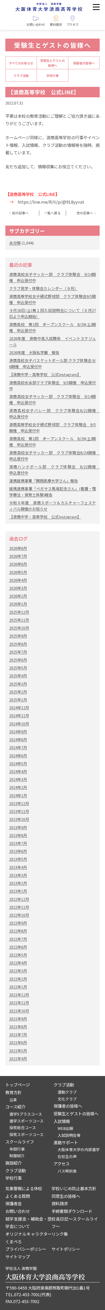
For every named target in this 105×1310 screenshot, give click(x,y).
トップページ (17, 1085)
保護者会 (13, 1203)
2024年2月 (18, 787)
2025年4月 (18, 675)
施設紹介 (13, 1163)
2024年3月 (18, 779)
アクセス (62, 1164)
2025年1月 (18, 699)
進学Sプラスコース (25, 1114)
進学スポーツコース (26, 1121)
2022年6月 (18, 947)
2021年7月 (18, 1034)
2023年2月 (18, 883)
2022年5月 (18, 954)
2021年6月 (18, 1042)
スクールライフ (19, 1142)
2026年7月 (18, 556)
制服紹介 (17, 1155)
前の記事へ (20, 213)
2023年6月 (18, 851)
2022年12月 (19, 899)
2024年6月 (18, 755)
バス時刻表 (67, 1171)
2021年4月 (18, 1058)
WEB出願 (65, 1128)
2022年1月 (18, 986)
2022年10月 (19, 915)
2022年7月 (18, 939)
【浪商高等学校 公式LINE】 (43, 92)
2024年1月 (18, 795)
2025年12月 (19, 612)
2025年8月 (18, 644)
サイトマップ (17, 1257)
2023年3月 (18, 875)
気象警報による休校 (23, 1188)
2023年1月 (18, 891)
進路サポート (66, 1142)
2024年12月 (19, 707)
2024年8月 (18, 739)
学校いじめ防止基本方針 (73, 1188)
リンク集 (59, 1234)
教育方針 (13, 1092)
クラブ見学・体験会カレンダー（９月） (43, 288)
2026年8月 (18, 548)
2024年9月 (18, 731)
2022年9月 (18, 923)
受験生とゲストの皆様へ (52, 62)
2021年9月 (18, 1018)
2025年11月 (19, 620)
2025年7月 (18, 651)
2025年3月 (18, 683)
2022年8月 (18, 930)
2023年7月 (18, 843)
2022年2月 (18, 978)
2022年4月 (18, 962)
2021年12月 (19, 994)
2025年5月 (18, 667)
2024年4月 (18, 771)
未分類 (15, 242)
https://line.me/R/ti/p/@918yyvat (51, 202)
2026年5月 (18, 572)
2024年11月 (19, 715)
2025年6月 (18, 659)
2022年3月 (18, 970)
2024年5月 (18, 763)
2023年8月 (18, 835)
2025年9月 (18, 635)
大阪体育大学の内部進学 (79, 1149)
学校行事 (52, 75)
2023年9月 (18, 827)
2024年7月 (18, 747)
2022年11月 (19, 907)
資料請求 (59, 1203)
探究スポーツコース (26, 1134)
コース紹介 (15, 1107)
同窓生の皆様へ (65, 1196)
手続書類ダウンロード (71, 1211)
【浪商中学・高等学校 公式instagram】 (45, 374)
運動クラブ (67, 1092)
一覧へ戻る (52, 213)
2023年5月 (18, 859)
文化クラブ (67, 1099)
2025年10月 (19, 627)
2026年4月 (18, 580)
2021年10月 (19, 1010)
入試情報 (62, 1121)
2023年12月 (19, 803)
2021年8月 (18, 1026)
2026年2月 (18, 596)
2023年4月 (18, 867)
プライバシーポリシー (25, 1249)
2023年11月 (19, 811)
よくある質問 (17, 1196)
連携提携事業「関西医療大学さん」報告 (43, 480)
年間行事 (17, 1149)
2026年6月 (18, 564)
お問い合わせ (17, 1211)
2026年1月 (18, 603)
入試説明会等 (69, 1135)
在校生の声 (67, 1156)
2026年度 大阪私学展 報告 (34, 352)
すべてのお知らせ (21, 63)
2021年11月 (19, 1002)
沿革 (13, 1099)
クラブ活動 (21, 75)
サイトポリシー (65, 1249)
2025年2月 (18, 691)
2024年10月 (19, 723)
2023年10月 (19, 819)
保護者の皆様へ (84, 63)
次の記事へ (84, 213)
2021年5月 (18, 1050)
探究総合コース (22, 1127)
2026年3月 (18, 588)
